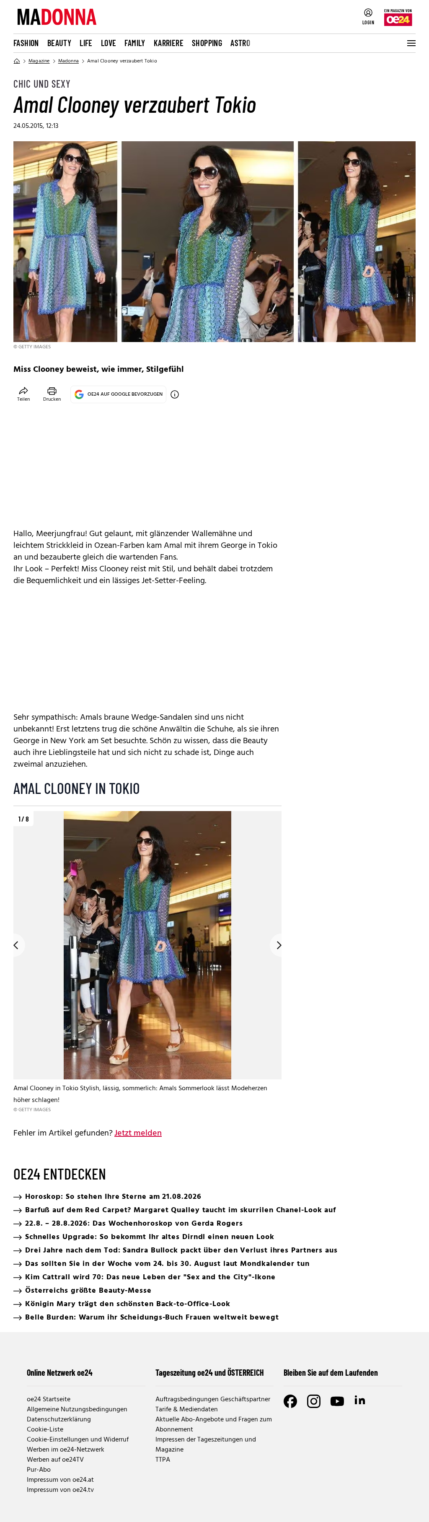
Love (108, 43)
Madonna (68, 61)
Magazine (39, 61)
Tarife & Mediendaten (186, 1409)
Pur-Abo (39, 1470)
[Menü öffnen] (410, 43)
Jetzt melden (138, 1133)
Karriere (168, 43)
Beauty (59, 43)
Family (134, 43)
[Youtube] (337, 1401)
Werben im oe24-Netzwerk (65, 1449)
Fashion (26, 43)
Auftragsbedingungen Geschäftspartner (212, 1399)
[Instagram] (313, 1401)
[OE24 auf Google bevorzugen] (175, 394)
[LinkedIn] (360, 1401)
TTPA (162, 1460)
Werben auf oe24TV (55, 1460)
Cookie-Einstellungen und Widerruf (78, 1439)
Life (86, 43)
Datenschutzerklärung (59, 1419)
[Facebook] (290, 1401)
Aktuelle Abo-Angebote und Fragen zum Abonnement (213, 1424)
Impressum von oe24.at (60, 1480)
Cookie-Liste (45, 1429)
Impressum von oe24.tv (60, 1490)
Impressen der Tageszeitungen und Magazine (205, 1444)
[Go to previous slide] (13, 945)
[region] (147, 962)
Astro (240, 43)
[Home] (16, 61)
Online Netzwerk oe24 (60, 1372)
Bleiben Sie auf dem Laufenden (331, 1372)
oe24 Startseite (48, 1399)
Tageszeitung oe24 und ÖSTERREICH (209, 1372)
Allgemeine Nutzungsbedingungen (77, 1409)
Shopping (207, 43)
